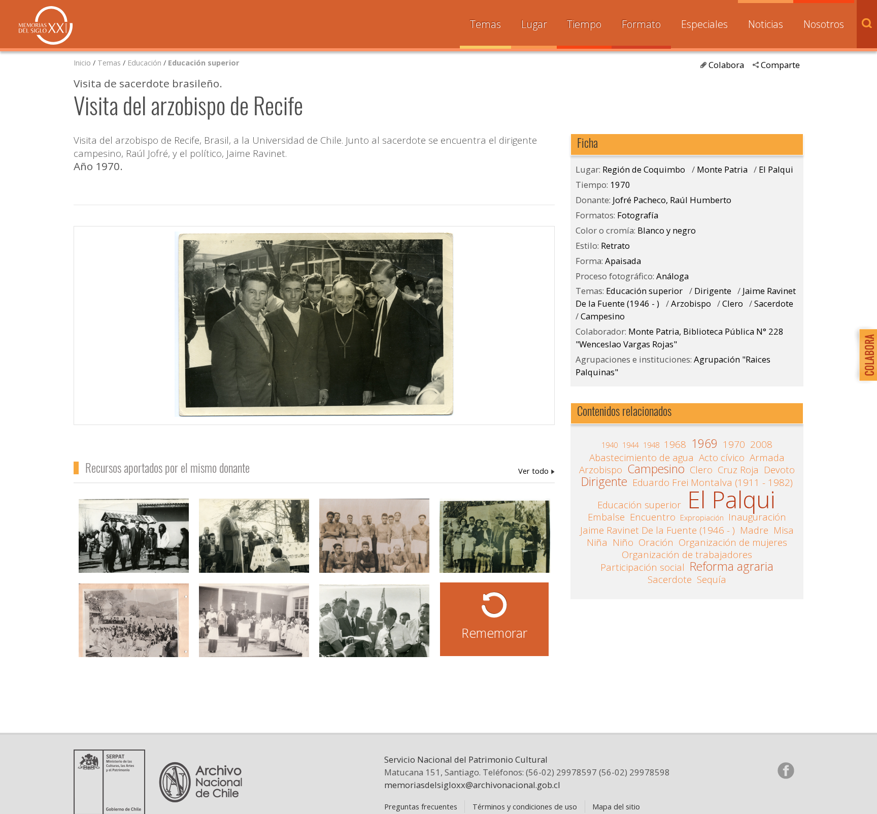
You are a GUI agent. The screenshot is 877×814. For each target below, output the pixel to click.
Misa (783, 530)
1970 (620, 184)
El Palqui (776, 169)
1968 (675, 444)
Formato (641, 24)
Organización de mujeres (733, 542)
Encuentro (653, 517)
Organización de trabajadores (687, 554)
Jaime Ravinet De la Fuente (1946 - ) (657, 530)
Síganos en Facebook (785, 770)
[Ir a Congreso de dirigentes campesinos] (254, 541)
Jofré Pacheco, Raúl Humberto (536, 471)
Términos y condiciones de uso (525, 806)
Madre (754, 530)
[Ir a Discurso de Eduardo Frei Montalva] (374, 626)
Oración (655, 542)
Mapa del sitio (616, 806)
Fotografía (637, 215)
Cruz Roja (738, 470)
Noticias (765, 24)
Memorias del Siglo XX (45, 25)
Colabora (726, 65)
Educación (145, 62)
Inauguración (757, 517)
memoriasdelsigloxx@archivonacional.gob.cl (472, 785)
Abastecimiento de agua (641, 457)
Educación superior (204, 62)
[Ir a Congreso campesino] (134, 541)
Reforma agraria (731, 567)
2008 (761, 444)
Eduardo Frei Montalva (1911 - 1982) (712, 482)
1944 (630, 445)
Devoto (779, 470)
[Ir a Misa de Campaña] (134, 626)
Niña (597, 542)
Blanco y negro (666, 230)
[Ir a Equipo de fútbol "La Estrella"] (374, 541)
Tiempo (584, 24)
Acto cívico (722, 457)
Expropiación (702, 517)
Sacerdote (773, 303)
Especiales (704, 24)
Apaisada (623, 261)
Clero (732, 303)
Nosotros (823, 24)
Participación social (642, 567)
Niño (623, 542)
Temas (485, 24)
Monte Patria (722, 169)
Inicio (82, 62)
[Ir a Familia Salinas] (495, 541)
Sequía (711, 579)
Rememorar (494, 632)
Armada (767, 457)
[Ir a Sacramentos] (254, 626)
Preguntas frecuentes (420, 806)
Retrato (615, 245)
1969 (704, 444)
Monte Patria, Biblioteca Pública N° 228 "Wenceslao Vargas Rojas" (680, 337)
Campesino (603, 316)
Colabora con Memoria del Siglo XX (865, 354)
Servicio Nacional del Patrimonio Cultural (466, 759)
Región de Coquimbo (643, 169)
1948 (651, 445)
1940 (609, 445)
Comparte (780, 65)
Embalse (606, 517)
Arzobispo (691, 303)
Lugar (534, 24)
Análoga (672, 276)
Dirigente (713, 291)
